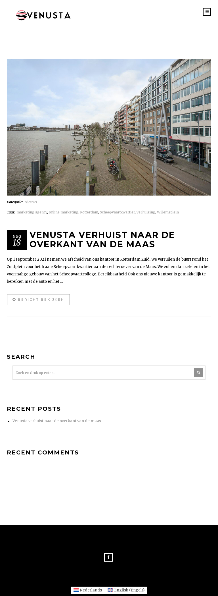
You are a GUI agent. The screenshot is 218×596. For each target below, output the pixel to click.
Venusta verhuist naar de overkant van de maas (56, 421)
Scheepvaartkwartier (117, 212)
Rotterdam (89, 212)
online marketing (63, 212)
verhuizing (146, 212)
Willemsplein (168, 212)
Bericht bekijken (40, 299)
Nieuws (30, 202)
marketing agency (31, 212)
